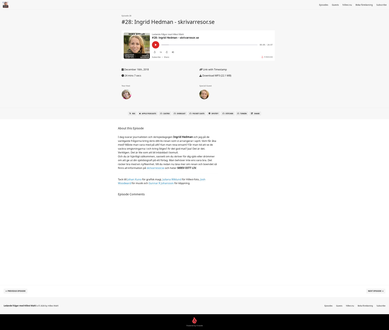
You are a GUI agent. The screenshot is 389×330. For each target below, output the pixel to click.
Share (257, 113)
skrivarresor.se (155, 168)
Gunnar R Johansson (161, 183)
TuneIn (243, 113)
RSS (133, 113)
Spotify (215, 113)
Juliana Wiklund (171, 179)
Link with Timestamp (214, 69)
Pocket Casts (198, 113)
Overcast (181, 113)
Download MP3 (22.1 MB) (216, 75)
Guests (335, 4)
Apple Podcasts (149, 113)
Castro (166, 113)
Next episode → (376, 291)
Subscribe (381, 4)
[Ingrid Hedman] (204, 95)
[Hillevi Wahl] (126, 95)
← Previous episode (15, 291)
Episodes (323, 4)
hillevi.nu (347, 4)
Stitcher (229, 113)
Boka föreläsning (364, 4)
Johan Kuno (134, 179)
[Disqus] (168, 239)
